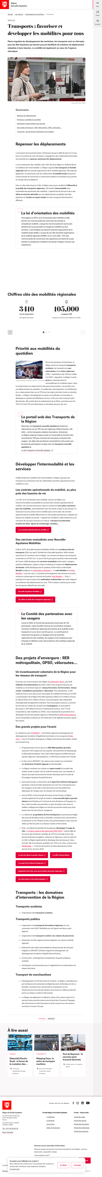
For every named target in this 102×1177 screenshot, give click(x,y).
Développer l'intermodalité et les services (31, 124)
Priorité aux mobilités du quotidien (29, 120)
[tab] (43, 332)
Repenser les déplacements (26, 116)
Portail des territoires (81, 1131)
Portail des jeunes (80, 1121)
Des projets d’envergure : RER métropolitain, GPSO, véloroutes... (39, 128)
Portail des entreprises (81, 1128)
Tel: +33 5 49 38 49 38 (10, 1128)
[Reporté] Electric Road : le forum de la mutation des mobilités (19, 1061)
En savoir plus (14, 1169)
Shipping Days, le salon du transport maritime (45, 1061)
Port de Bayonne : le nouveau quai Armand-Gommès (73, 1057)
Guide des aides (79, 1117)
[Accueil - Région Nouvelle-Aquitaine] (4, 4)
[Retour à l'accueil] (6, 1105)
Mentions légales (7, 1171)
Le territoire (50, 1121)
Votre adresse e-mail (42, 1155)
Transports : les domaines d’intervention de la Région (35, 132)
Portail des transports (81, 1124)
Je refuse (64, 1165)
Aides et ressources (53, 1128)
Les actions (50, 1124)
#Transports (42, 1018)
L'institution (50, 1117)
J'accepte (78, 1165)
